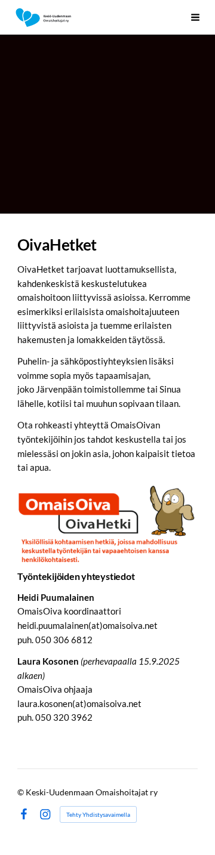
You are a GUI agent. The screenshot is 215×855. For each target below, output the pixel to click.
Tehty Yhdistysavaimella (98, 814)
